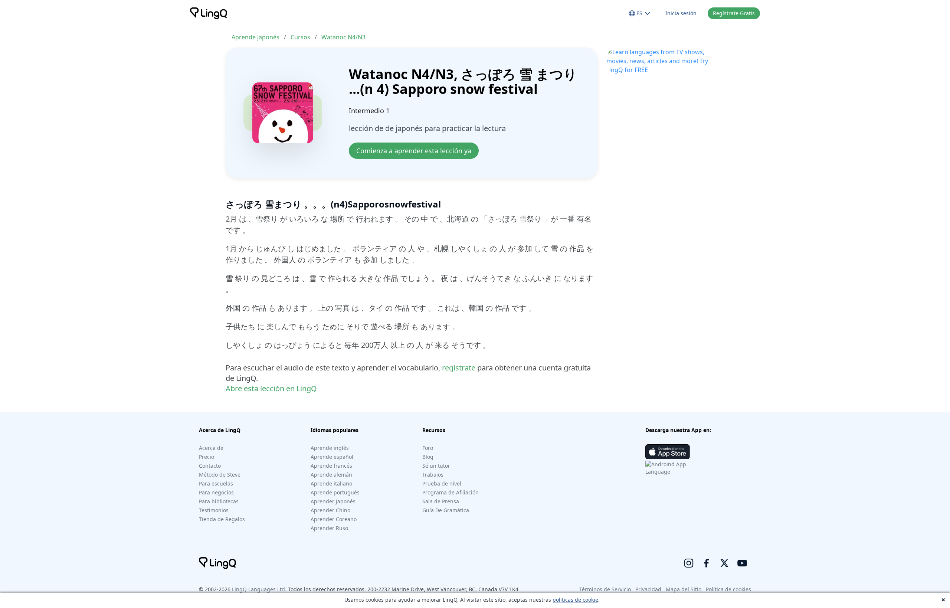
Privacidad (648, 589)
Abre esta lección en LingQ (271, 388)
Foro (427, 447)
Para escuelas (216, 483)
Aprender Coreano (334, 519)
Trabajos (432, 474)
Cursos (300, 37)
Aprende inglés (330, 447)
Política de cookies (728, 589)
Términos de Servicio (605, 589)
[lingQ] (208, 13)
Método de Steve (219, 474)
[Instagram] (689, 563)
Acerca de (211, 447)
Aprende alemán (331, 474)
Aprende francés (331, 465)
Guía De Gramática (445, 510)
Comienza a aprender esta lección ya (413, 150)
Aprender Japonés (333, 501)
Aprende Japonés (255, 37)
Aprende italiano (331, 483)
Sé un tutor (436, 465)
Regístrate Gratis (734, 13)
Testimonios (214, 510)
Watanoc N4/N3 (343, 37)
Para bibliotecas (219, 501)
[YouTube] (742, 563)
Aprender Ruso (329, 528)
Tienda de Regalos (222, 519)
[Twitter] (724, 563)
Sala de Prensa (440, 501)
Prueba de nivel (441, 483)
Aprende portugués (335, 492)
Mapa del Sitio (683, 589)
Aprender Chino (330, 510)
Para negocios (216, 492)
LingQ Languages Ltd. (259, 589)
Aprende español (332, 456)
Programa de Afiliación (450, 492)
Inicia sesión (681, 13)
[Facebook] (706, 563)
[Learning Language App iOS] (667, 451)
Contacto (210, 465)
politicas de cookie (575, 599)
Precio (206, 456)
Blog (427, 456)
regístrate (458, 368)
